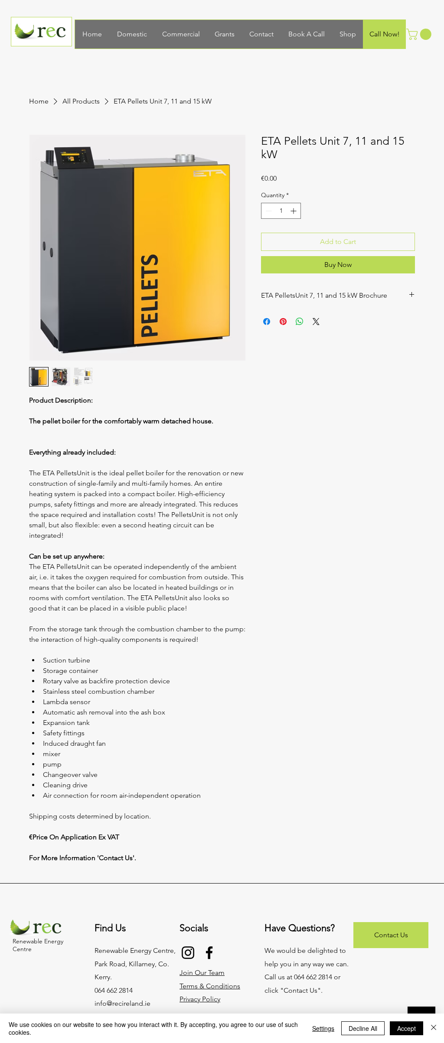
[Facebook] (209, 952)
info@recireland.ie (122, 1003)
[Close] (433, 1028)
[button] (420, 34)
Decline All (363, 1028)
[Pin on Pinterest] (283, 321)
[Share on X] (316, 321)
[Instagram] (188, 952)
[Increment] (294, 210)
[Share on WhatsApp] (299, 321)
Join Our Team (202, 972)
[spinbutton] (281, 210)
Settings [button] (323, 1028)
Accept (406, 1028)
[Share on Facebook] (266, 321)
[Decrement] (267, 210)
